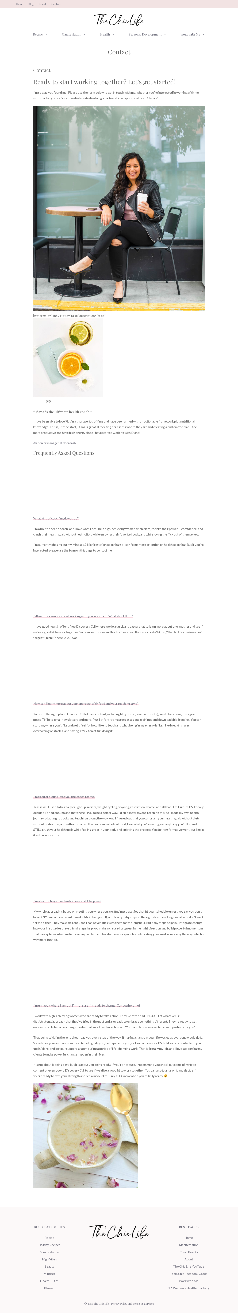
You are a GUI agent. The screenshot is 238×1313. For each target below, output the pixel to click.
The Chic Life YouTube (188, 1266)
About (42, 4)
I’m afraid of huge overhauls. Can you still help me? (67, 901)
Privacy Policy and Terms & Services (132, 1303)
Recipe (38, 34)
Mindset (49, 1274)
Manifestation (71, 34)
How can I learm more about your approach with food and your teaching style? (86, 703)
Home (19, 4)
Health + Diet (49, 1281)
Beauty (49, 1266)
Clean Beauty (189, 1252)
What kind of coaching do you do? (56, 518)
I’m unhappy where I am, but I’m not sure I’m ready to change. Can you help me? (86, 1005)
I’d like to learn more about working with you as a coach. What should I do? (83, 616)
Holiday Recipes (49, 1245)
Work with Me (190, 34)
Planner (49, 1288)
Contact (56, 4)
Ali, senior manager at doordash (54, 443)
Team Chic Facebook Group (189, 1274)
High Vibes (49, 1259)
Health (105, 34)
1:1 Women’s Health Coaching (188, 1288)
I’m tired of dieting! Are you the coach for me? (64, 797)
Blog (31, 4)
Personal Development (145, 34)
